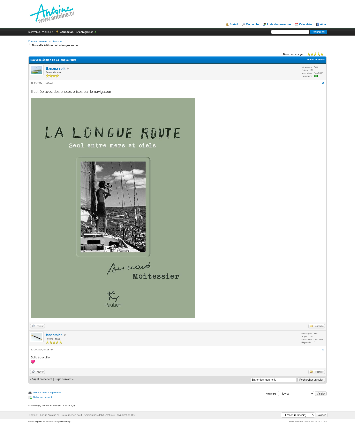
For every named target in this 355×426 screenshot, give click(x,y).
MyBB (38, 421)
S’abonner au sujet (42, 397)
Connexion (67, 31)
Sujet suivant (63, 379)
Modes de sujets (316, 59)
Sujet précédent (42, 379)
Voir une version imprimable (47, 392)
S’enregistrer (84, 31)
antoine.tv (44, 41)
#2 (323, 349)
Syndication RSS (126, 415)
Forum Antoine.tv (49, 415)
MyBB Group (63, 421)
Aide (323, 24)
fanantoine (54, 335)
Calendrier (305, 24)
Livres (55, 41)
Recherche (252, 24)
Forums (32, 41)
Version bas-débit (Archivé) (99, 415)
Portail (234, 24)
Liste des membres (279, 24)
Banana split (55, 68)
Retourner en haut (71, 415)
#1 (323, 83)
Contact (33, 415)
